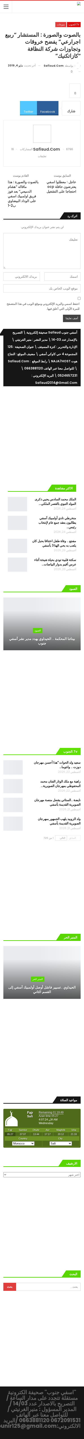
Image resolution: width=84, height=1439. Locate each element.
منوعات (61, 24)
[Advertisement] (42, 433)
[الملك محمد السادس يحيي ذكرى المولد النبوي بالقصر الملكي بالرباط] (17, 504)
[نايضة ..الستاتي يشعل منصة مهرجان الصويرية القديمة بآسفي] (13, 805)
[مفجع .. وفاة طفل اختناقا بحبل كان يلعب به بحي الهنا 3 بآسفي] (17, 546)
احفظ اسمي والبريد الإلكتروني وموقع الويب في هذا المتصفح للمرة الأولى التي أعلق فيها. (43, 306)
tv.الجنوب (74, 24)
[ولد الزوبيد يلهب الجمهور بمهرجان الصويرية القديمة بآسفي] (13, 824)
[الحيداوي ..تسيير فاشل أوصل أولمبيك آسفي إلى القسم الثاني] (42, 972)
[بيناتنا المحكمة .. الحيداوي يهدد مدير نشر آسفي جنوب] (42, 623)
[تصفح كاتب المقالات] (42, 134)
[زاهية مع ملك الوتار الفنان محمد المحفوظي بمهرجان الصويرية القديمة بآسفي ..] (13, 786)
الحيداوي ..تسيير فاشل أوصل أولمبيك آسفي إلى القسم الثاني (42, 989)
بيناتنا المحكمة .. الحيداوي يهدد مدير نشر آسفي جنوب (42, 641)
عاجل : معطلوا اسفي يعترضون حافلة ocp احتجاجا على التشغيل (61, 187)
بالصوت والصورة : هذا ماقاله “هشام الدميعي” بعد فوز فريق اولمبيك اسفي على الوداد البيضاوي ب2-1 (23, 194)
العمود (37, 630)
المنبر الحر (37, 979)
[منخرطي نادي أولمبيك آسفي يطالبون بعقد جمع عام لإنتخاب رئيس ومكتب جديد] (17, 523)
